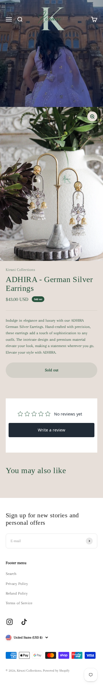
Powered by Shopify (56, 670)
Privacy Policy (17, 583)
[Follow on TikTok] (24, 622)
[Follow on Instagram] (9, 622)
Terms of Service (19, 603)
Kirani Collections (20, 269)
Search (11, 574)
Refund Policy (17, 593)
